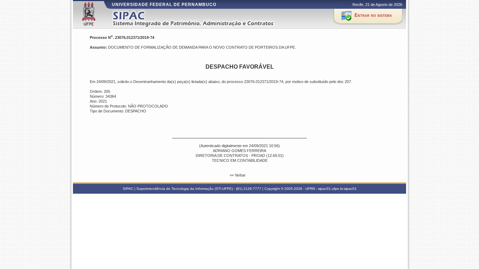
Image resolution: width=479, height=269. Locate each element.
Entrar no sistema (373, 15)
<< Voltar (238, 175)
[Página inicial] (202, 18)
